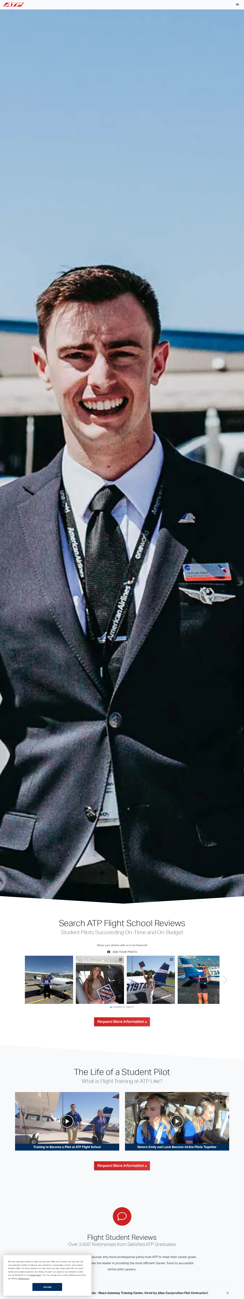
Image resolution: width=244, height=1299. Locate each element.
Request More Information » (122, 1022)
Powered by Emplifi (123, 1007)
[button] (237, 4)
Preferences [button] (23, 1278)
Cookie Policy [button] (35, 1275)
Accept (47, 1287)
